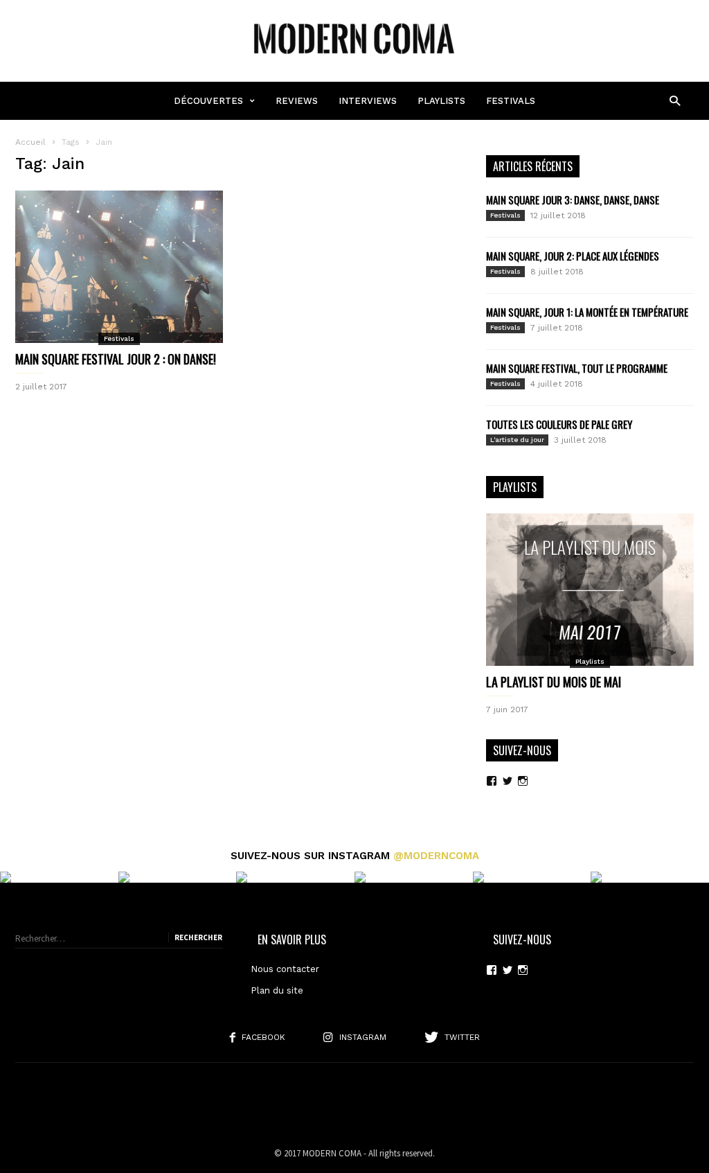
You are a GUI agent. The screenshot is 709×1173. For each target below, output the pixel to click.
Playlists (441, 101)
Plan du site (277, 990)
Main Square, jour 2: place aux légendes (572, 255)
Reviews (297, 101)
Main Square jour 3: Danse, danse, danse (572, 199)
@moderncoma (436, 855)
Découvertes (208, 101)
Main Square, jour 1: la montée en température (587, 311)
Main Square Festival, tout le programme (576, 368)
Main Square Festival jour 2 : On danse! (115, 359)
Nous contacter (285, 969)
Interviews (368, 101)
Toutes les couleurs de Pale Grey (559, 424)
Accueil (30, 142)
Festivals (510, 101)
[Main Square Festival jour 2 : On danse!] (119, 267)
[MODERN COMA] (354, 60)
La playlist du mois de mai (553, 682)
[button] (675, 100)
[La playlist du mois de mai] (590, 589)
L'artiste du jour (517, 439)
